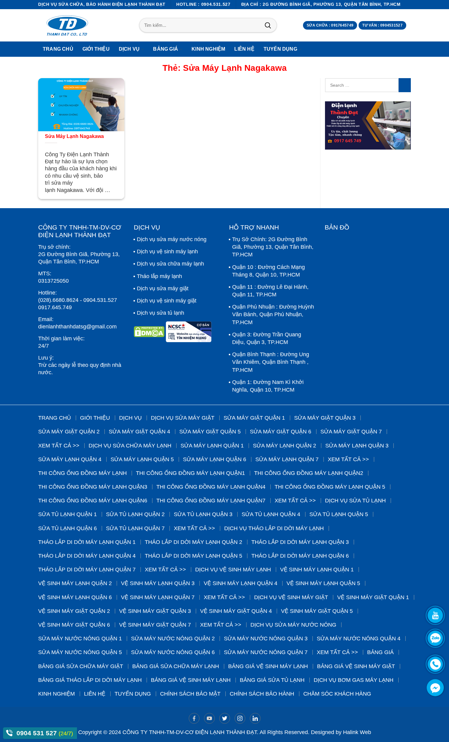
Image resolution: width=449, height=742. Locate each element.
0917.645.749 (55, 307)
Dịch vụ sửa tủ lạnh (160, 313)
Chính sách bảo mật (190, 694)
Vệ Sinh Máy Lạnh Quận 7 (158, 597)
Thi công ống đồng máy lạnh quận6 (92, 501)
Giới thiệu (95, 418)
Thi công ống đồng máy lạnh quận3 (92, 487)
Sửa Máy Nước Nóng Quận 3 (266, 638)
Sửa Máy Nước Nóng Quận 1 (80, 638)
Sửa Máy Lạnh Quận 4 (69, 459)
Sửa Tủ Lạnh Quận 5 (338, 514)
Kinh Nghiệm (56, 694)
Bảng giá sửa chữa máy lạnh (175, 666)
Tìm (267, 25)
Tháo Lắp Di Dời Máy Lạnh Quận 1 (87, 542)
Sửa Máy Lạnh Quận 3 (357, 446)
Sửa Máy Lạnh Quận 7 (287, 459)
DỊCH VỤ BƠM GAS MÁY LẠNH (353, 680)
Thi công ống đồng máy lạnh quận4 (210, 487)
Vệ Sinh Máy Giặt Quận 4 (236, 611)
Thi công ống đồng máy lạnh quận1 (190, 473)
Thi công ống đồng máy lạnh (82, 473)
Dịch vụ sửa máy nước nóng (171, 239)
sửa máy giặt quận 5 (210, 432)
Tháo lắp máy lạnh (159, 276)
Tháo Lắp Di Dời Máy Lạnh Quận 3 (300, 542)
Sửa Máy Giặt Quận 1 (254, 418)
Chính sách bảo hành (262, 694)
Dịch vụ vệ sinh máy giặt (166, 301)
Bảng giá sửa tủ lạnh (272, 680)
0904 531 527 (37, 733)
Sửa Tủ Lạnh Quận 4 (271, 514)
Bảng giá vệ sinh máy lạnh (268, 666)
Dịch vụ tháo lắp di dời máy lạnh (274, 528)
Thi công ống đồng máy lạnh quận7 (210, 501)
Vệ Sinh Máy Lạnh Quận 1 (317, 569)
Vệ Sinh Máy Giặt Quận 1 (373, 597)
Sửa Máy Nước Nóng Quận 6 (173, 652)
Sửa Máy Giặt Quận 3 (325, 418)
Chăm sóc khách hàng (337, 694)
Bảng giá (380, 652)
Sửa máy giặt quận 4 (139, 432)
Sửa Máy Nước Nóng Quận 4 (358, 638)
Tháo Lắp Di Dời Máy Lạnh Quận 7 (87, 569)
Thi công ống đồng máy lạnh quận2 (308, 473)
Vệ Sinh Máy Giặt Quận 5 (317, 611)
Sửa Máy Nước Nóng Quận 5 (80, 652)
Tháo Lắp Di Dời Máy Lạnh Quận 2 (193, 542)
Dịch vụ (130, 418)
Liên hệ (94, 694)
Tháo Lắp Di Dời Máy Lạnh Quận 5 (193, 556)
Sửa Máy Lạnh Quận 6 (214, 459)
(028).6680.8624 (58, 300)
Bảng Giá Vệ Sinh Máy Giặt (356, 666)
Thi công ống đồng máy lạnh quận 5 (330, 487)
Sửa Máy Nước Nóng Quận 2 (173, 638)
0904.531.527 (100, 300)
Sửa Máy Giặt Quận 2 (69, 432)
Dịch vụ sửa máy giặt (162, 288)
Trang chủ (54, 418)
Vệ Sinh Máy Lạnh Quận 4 (240, 583)
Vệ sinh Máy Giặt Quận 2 (74, 611)
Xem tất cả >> (58, 446)
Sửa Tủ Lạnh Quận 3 (203, 514)
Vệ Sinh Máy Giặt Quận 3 (155, 611)
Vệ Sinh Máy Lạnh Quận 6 (75, 597)
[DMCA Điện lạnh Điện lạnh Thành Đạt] (150, 334)
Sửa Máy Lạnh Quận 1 (212, 446)
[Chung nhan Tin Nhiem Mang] (189, 334)
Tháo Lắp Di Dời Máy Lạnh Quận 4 (87, 556)
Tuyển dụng (133, 694)
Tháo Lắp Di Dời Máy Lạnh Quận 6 (300, 556)
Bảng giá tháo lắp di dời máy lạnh (90, 680)
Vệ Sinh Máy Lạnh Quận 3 (158, 583)
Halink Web (357, 732)
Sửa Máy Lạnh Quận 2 (284, 446)
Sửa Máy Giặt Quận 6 (280, 432)
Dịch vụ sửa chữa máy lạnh (170, 264)
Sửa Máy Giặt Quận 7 (351, 432)
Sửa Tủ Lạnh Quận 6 (67, 528)
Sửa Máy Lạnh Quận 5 (142, 459)
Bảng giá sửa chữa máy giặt (80, 666)
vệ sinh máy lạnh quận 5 (323, 583)
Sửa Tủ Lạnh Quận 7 (135, 528)
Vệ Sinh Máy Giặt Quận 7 (155, 625)
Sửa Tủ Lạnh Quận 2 (135, 514)
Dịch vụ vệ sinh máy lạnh (167, 251)
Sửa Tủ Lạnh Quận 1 (67, 514)
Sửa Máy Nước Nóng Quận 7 (266, 652)
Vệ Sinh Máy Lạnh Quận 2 (75, 583)
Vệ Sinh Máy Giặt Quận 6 (74, 625)
